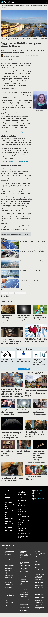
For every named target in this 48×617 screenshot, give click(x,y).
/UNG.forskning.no (40, 496)
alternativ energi (20, 293)
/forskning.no (38, 493)
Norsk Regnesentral (24, 596)
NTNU (21, 557)
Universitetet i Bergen (39, 587)
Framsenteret (7, 570)
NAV (5, 598)
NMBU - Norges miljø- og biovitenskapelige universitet (25, 551)
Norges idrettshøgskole (24, 592)
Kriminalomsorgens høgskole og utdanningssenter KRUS (9, 594)
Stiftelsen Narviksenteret (40, 571)
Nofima (21, 577)
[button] (2, 352)
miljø (2, 293)
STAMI (36, 567)
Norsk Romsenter (23, 598)
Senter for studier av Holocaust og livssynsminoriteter (39, 564)
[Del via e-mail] (8, 296)
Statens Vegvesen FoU (39, 569)
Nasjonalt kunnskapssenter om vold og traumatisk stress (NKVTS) (25, 562)
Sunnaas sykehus (38, 572)
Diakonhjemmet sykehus (10, 556)
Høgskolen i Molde (8, 577)
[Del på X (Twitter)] (4, 296)
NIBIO (6, 600)
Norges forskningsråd (24, 587)
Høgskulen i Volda (8, 580)
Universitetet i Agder (39, 585)
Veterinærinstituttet (39, 602)
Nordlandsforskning (24, 581)
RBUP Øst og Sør (38, 551)
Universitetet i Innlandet (39, 589)
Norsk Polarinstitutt (24, 594)
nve (7, 293)
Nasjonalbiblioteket (24, 559)
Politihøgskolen (38, 548)
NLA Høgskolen (23, 548)
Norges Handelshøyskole (25, 586)
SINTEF (36, 558)
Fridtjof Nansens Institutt (10, 572)
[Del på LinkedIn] (6, 296)
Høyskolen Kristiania (9, 584)
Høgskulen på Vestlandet (10, 582)
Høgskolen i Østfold (9, 578)
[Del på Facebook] (2, 296)
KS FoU (6, 589)
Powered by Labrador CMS (24, 615)
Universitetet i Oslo (38, 590)
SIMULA (36, 556)
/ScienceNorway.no (40, 498)
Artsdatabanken (8, 554)
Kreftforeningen (8, 590)
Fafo (5, 560)
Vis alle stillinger (24, 368)
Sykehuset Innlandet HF (39, 574)
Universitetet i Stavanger (40, 592)
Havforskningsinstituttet (10, 575)
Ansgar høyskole (8, 548)
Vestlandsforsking (38, 600)
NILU (6, 605)
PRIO (36, 549)
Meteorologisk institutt (9, 597)
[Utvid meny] (46, 2)
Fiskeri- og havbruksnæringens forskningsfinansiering (9, 564)
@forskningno (39, 490)
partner (11, 293)
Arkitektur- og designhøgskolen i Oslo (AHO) (9, 551)
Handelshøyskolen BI (9, 573)
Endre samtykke (9, 540)
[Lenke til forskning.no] (22, 1)
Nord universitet (23, 579)
